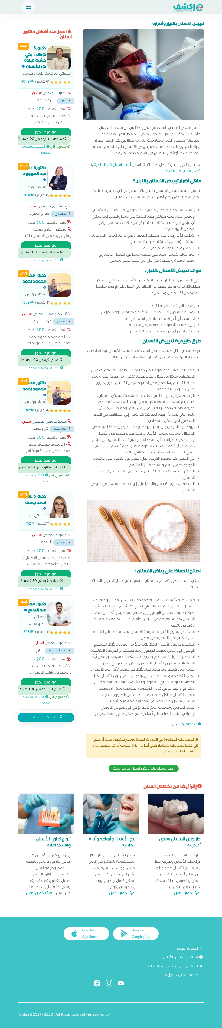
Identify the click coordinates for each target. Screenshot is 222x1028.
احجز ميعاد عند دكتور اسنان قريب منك (143, 769)
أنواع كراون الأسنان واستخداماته (53, 843)
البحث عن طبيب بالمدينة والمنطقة (173, 966)
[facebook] (99, 984)
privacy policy (99, 1015)
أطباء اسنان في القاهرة (112, 165)
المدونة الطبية (188, 949)
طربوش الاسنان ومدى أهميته (180, 843)
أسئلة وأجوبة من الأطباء (181, 957)
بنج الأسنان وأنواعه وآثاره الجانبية (112, 843)
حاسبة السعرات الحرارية (182, 975)
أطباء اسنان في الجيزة (182, 172)
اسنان (176, 725)
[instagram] (111, 984)
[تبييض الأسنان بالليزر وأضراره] (143, 76)
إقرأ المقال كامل (187, 894)
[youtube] (123, 984)
